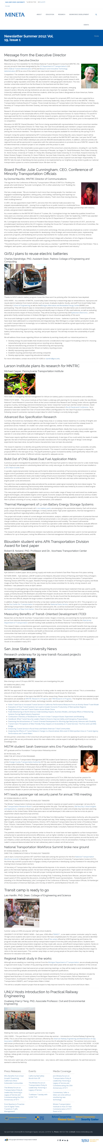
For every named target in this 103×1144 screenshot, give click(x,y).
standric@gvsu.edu (53, 358)
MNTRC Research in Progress (37, 699)
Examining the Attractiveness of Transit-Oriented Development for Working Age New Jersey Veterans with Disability (52, 721)
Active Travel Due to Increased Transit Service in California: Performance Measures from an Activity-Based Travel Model (53, 704)
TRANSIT (56, 934)
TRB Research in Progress (62, 699)
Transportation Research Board (19, 806)
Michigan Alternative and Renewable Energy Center (60, 305)
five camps (53, 939)
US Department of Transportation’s (53, 66)
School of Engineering (21, 305)
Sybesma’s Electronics (79, 313)
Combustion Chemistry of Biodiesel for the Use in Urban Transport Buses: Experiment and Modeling (46, 716)
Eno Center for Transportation (21, 604)
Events (86, 25)
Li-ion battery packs (43, 508)
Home (96, 36)
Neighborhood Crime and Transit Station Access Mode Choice (31, 709)
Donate (7, 6)
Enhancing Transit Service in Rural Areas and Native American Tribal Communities (39, 729)
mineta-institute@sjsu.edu (84, 1132)
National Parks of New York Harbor (20, 609)
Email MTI (42, 2)
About (39, 14)
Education (50, 14)
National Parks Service (59, 604)
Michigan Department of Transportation (63, 962)
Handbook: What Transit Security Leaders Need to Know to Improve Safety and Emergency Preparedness (48, 719)
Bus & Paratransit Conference (77, 407)
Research (61, 14)
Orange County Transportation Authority (24, 762)
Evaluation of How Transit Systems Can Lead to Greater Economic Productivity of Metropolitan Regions (47, 707)
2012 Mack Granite (13, 468)
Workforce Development (79, 14)
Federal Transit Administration (20, 69)
